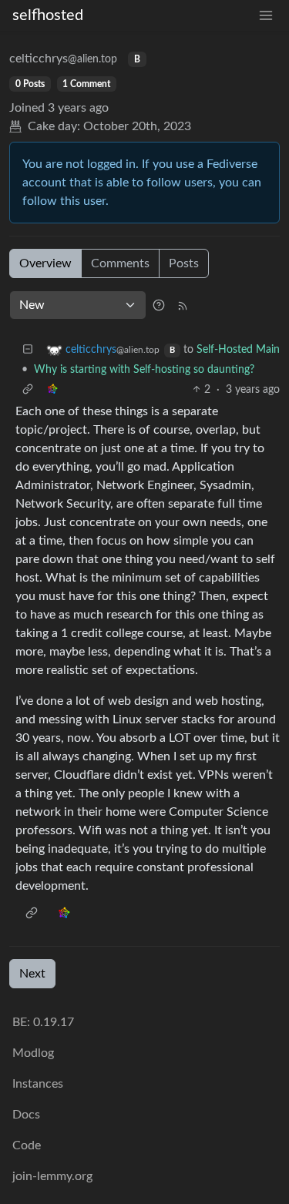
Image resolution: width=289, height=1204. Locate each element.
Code (26, 1145)
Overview (45, 263)
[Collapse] (27, 350)
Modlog (33, 1053)
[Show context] (27, 390)
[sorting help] (159, 305)
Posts (184, 263)
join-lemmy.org (52, 1176)
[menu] (266, 16)
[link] (52, 390)
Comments (120, 263)
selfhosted (47, 15)
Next (32, 974)
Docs (26, 1114)
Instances (37, 1084)
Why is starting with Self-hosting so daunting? (144, 369)
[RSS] (182, 305)
